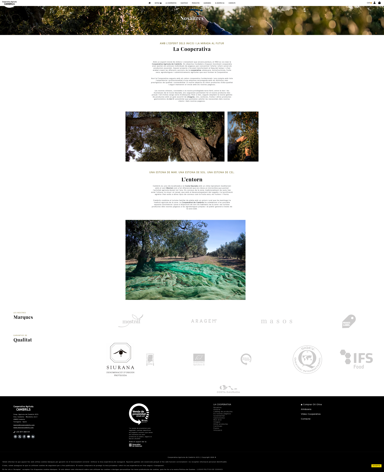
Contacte (232, 3)
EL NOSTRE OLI (219, 3)
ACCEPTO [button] (376, 466)
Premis (216, 428)
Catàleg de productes (223, 412)
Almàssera (207, 3)
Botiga (157, 3)
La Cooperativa (171, 3)
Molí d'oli (218, 420)
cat (368, 3)
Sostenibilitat (219, 416)
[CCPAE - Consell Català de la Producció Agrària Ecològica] (150, 359)
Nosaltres (218, 407)
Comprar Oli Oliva (312, 405)
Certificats (218, 426)
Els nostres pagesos (222, 414)
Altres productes (221, 424)
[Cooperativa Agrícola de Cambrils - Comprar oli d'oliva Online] (150, 3)
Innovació (218, 430)
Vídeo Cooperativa (311, 414)
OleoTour (184, 3)
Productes (195, 3)
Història (217, 409)
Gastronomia (219, 418)
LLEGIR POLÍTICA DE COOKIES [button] (210, 469)
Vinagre (217, 422)
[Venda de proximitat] (246, 359)
